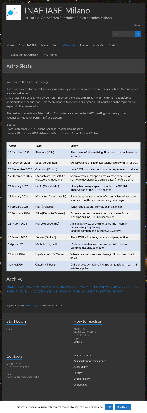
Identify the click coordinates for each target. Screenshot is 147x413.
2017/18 (104, 287)
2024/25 (11, 287)
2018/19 (91, 287)
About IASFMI (28, 45)
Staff (112, 45)
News (44, 45)
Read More (123, 407)
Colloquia (69, 45)
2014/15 (11, 291)
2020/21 (65, 287)
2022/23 (38, 287)
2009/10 (78, 291)
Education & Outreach (24, 54)
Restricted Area (82, 354)
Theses (84, 45)
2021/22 (51, 287)
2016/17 (118, 287)
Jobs (56, 45)
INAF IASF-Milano (57, 10)
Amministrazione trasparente (90, 360)
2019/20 (78, 287)
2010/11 (65, 291)
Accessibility (81, 366)
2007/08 (104, 291)
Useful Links (80, 384)
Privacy (78, 372)
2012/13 (38, 291)
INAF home (49, 54)
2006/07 (118, 291)
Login (9, 328)
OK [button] (109, 407)
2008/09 (91, 291)
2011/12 (51, 291)
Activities (99, 45)
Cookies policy (82, 378)
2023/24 (25, 287)
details (78, 341)
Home (10, 45)
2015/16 (131, 287)
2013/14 (25, 291)
